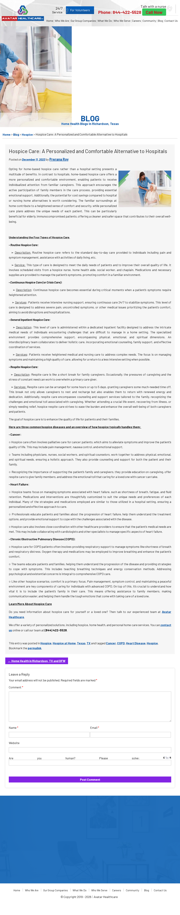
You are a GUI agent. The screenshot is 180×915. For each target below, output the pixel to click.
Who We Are (62, 20)
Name (13, 727)
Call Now (154, 12)
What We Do (105, 20)
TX (89, 643)
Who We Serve (122, 20)
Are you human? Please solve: (86, 758)
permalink (34, 648)
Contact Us (171, 20)
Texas (81, 643)
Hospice (46, 643)
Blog (160, 20)
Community (149, 20)
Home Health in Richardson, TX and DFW (36, 661)
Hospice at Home (64, 643)
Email (94, 727)
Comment (16, 687)
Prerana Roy (59, 159)
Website (14, 743)
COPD (121, 643)
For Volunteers (80, 10)
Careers (136, 20)
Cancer (111, 643)
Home (49, 20)
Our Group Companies (83, 20)
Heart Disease (136, 643)
